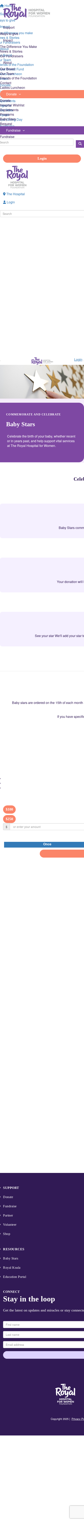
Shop (6, 1234)
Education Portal (14, 1277)
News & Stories (11, 51)
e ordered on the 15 (45, 702)
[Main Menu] (0, 360)
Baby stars (19, 702)
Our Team (7, 73)
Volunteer (10, 1224)
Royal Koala (12, 1267)
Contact (5, 82)
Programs (7, 114)
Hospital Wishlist (12, 105)
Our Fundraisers (11, 56)
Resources (13, 1249)
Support (11, 1188)
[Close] (83, 360)
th (60, 702)
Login (42, 158)
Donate (5, 100)
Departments (9, 109)
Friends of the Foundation (18, 78)
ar (29, 702)
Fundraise (7, 136)
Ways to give (9, 33)
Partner (8, 1215)
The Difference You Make (18, 46)
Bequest (6, 123)
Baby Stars (8, 119)
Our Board (7, 69)
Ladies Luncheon (12, 87)
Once (47, 844)
